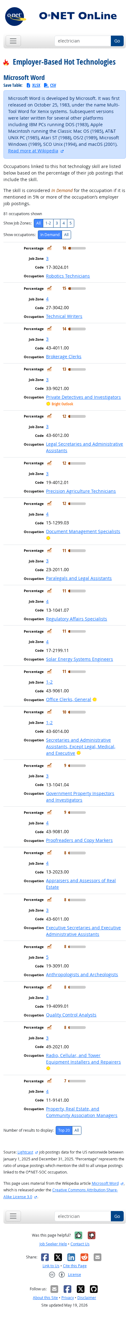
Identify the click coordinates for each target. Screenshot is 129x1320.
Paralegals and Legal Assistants (79, 578)
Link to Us (51, 1265)
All (38, 223)
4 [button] (47, 299)
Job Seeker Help (53, 1244)
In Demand (49, 234)
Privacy (67, 1297)
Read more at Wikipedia (33, 151)
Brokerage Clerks (63, 356)
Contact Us (80, 1244)
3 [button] (47, 258)
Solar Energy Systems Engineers (79, 659)
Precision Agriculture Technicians (81, 491)
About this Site (45, 1297)
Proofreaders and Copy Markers (79, 840)
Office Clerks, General (68, 699)
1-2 (48, 223)
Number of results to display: (28, 1130)
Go (117, 41)
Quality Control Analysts (71, 1015)
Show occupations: (19, 234)
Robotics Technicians (68, 276)
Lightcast (25, 1152)
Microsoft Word (105, 1183)
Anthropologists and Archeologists (82, 974)
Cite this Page (75, 1265)
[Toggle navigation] (13, 40)
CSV (53, 85)
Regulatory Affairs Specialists (76, 619)
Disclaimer (86, 1297)
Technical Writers (64, 316)
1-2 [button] (49, 682)
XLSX (36, 85)
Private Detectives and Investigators (83, 397)
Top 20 (64, 1130)
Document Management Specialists (83, 531)
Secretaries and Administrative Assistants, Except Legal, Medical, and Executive (80, 746)
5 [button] (47, 957)
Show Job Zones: (17, 223)
